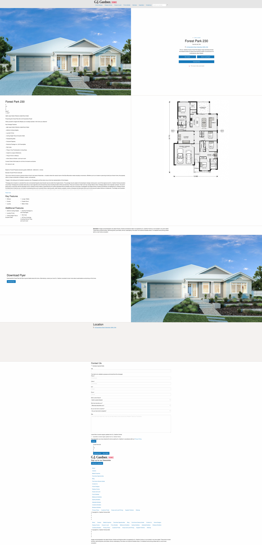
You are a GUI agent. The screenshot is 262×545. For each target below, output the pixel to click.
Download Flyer (196, 61)
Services (135, 5)
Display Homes (108, 5)
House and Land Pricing (117, 510)
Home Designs (99, 5)
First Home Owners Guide (98, 481)
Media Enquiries (96, 473)
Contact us (148, 5)
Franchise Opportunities (98, 476)
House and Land (96, 491)
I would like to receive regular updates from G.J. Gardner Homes (107, 436)
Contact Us (95, 484)
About (93, 468)
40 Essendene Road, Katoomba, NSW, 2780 (197, 47)
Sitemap (138, 510)
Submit (93, 441)
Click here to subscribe (97, 463)
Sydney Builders (96, 499)
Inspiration (141, 5)
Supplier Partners (129, 510)
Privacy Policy (138, 439)
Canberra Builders (96, 505)
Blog (93, 478)
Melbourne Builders (97, 497)
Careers (94, 471)
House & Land (117, 5)
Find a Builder (126, 5)
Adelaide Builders (96, 502)
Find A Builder (95, 494)
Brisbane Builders (96, 507)
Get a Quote (187, 57)
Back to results (198, 37)
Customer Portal (105, 510)
